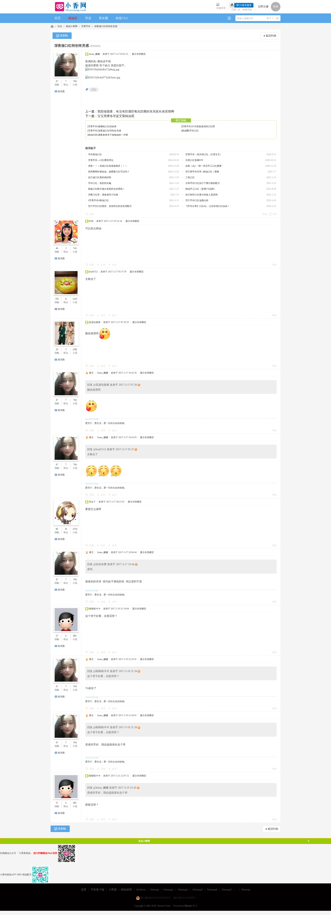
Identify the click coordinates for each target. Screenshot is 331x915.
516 (75, 248)
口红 (93, 89)
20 (57, 349)
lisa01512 (93, 271)
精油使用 (126, 889)
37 (57, 636)
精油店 (72, 18)
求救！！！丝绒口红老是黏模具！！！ (107, 166)
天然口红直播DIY (194, 160)
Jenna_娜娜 (94, 54)
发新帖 (64, 35)
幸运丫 (92, 501)
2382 (75, 349)
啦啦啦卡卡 (94, 608)
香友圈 (103, 18)
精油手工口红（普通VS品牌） (200, 189)
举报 (264, 214)
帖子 (269, 18)
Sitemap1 (168, 889)
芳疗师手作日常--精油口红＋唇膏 (202, 171)
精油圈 (185, 130)
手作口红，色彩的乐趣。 (100, 183)
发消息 (61, 91)
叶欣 (91, 221)
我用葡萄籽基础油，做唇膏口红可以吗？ (108, 171)
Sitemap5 (227, 889)
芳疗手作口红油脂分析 (196, 200)
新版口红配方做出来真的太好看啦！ (106, 189)
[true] (277, 18)
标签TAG (122, 18)
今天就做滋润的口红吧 (203, 126)
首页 (57, 18)
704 (75, 81)
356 (57, 299)
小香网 (52, 26)
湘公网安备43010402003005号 (155, 897)
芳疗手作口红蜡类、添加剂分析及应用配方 (110, 206)
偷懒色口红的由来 (107, 126)
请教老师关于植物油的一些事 (113, 135)
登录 (275, 6)
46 (57, 248)
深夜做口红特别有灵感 (105, 26)
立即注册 (263, 6)
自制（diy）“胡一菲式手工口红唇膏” (203, 166)
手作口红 (194, 130)
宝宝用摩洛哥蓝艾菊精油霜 (115, 116)
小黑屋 (113, 889)
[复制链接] (95, 46)
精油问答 (92, 135)
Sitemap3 (198, 889)
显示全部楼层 (139, 54)
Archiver (141, 889)
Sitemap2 (183, 889)
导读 (88, 18)
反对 (114, 264)
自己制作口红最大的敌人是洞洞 (201, 194)
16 (66, 529)
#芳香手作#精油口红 (98, 200)
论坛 (59, 26)
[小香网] (69, 6)
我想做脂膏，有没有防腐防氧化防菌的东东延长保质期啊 (135, 111)
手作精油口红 (95, 154)
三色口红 (190, 177)
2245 (75, 299)
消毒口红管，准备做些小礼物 (103, 194)
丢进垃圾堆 (94, 322)
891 (75, 636)
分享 (274, 214)
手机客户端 (97, 889)
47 (57, 81)
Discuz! (188, 905)
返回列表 (271, 35)
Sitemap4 (212, 889)
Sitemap (154, 889)
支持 (103, 264)
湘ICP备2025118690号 (184, 897)
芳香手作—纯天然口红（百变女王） (203, 154)
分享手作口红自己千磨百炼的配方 (202, 183)
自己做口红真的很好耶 (99, 177)
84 (57, 529)
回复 (91, 214)
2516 (75, 529)
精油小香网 (71, 26)
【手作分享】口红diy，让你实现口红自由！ (207, 206)
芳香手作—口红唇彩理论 (100, 160)
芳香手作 (85, 26)
